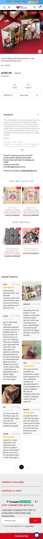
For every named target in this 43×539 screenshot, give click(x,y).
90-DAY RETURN (27, 171)
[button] (2, 202)
